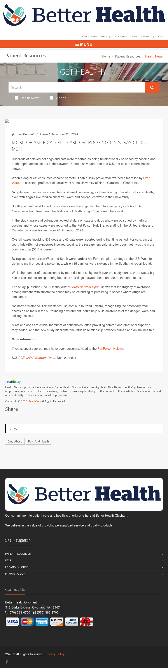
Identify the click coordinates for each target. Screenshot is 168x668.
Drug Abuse (14, 441)
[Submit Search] (152, 87)
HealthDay (34, 401)
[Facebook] (7, 661)
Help (104, 36)
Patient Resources (127, 56)
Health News (30, 98)
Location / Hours (16, 567)
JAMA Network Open (85, 287)
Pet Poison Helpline (111, 348)
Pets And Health (38, 441)
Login (159, 36)
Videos (61, 98)
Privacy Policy (15, 573)
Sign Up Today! (141, 36)
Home (106, 56)
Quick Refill (120, 36)
